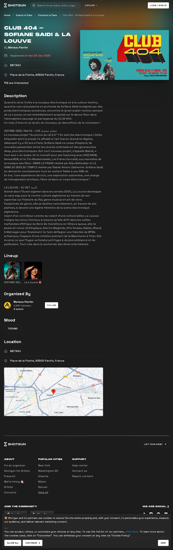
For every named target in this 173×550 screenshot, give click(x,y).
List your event (153, 444)
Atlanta (43, 476)
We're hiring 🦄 (14, 481)
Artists (8, 487)
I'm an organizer (14, 465)
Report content (82, 476)
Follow (51, 305)
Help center (80, 465)
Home (7, 15)
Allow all (13, 543)
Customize (31, 543)
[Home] (15, 5)
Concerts (10, 492)
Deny (163, 543)
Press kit (9, 476)
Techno (13, 328)
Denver (42, 487)
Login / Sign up (158, 5)
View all (43, 492)
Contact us (79, 471)
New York (44, 465)
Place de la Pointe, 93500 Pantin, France (37, 360)
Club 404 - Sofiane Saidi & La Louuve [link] (83, 15)
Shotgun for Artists (17, 471)
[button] (51, 305)
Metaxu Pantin (18, 47)
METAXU (15, 351)
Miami (42, 481)
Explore (90, 5)
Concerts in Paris (47, 15)
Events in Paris (24, 15)
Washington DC (48, 471)
